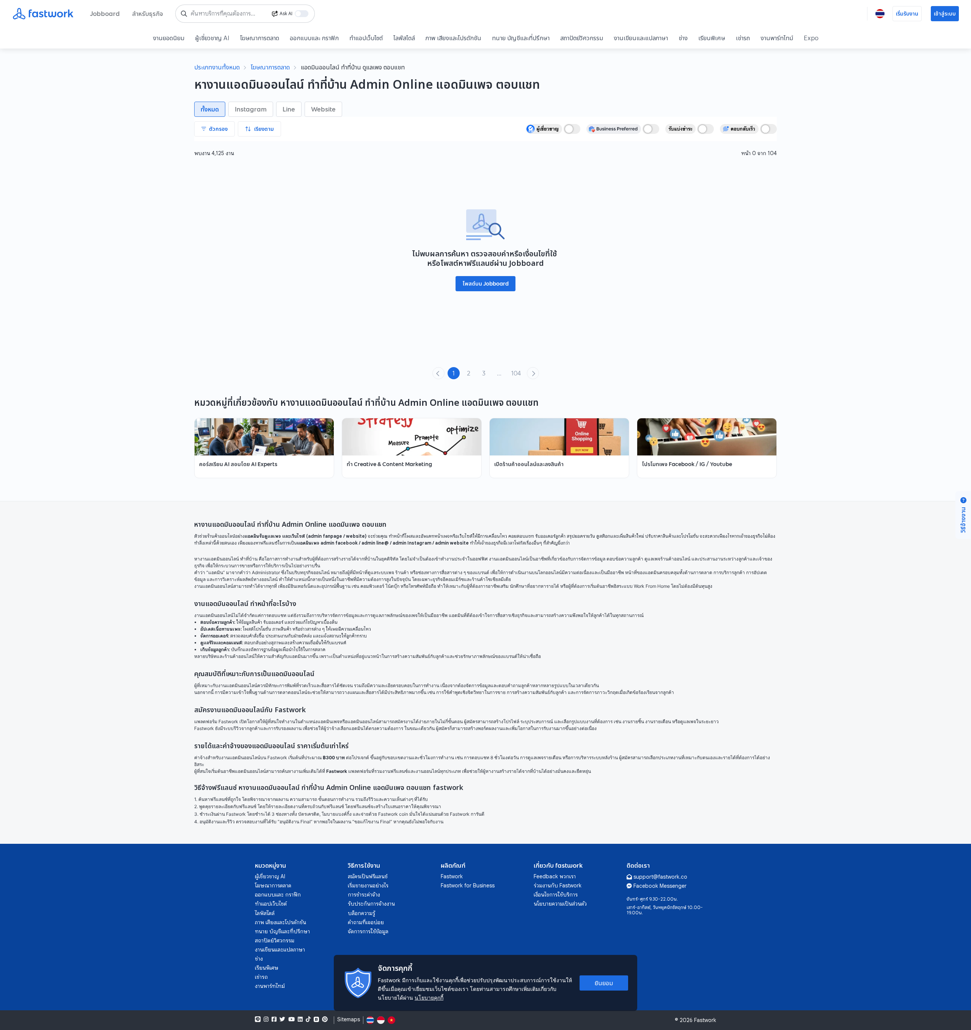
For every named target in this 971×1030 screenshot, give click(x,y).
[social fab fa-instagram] (266, 1019)
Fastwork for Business (468, 885)
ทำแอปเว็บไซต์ (366, 37)
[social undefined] (316, 1019)
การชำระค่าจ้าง (364, 895)
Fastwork (452, 876)
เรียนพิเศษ (711, 37)
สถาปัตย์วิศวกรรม (581, 37)
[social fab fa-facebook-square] (274, 1019)
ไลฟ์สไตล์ (404, 37)
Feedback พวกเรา (555, 876)
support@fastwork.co (660, 877)
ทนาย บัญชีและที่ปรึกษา (521, 37)
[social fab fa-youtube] (291, 1019)
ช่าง (683, 37)
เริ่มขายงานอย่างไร (368, 885)
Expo (811, 37)
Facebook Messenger (660, 886)
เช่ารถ (743, 37)
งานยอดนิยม (168, 37)
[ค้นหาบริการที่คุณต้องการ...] (184, 13)
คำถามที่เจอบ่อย (366, 922)
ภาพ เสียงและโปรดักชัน (453, 37)
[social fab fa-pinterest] (325, 1019)
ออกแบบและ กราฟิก (314, 37)
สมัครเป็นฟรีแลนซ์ (368, 876)
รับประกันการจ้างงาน (371, 904)
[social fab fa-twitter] (282, 1019)
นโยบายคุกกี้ (429, 997)
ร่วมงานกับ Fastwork (557, 885)
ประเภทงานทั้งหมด (217, 67)
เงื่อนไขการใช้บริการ (556, 895)
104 (516, 373)
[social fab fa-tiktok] (308, 1019)
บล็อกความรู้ (361, 913)
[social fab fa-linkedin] (300, 1019)
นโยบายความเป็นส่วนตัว (560, 904)
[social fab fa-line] (258, 1019)
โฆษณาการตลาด (259, 37)
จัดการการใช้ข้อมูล (368, 931)
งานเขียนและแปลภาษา (641, 37)
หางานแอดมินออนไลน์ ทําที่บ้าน (226, 559)
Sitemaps (348, 1019)
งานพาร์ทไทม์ (776, 37)
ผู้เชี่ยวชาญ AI (212, 37)
